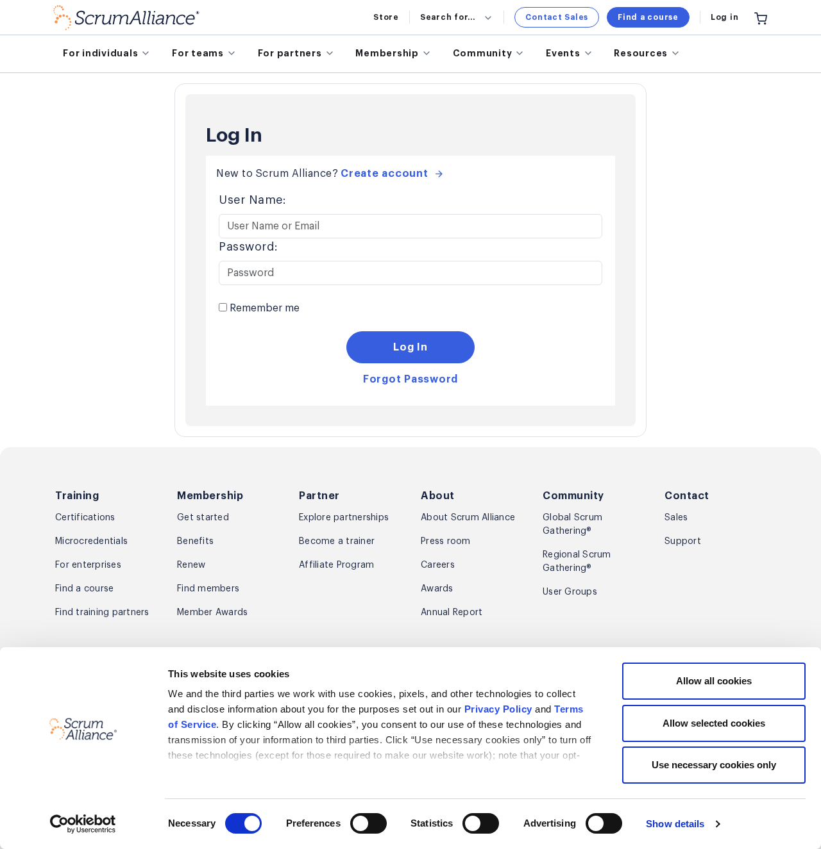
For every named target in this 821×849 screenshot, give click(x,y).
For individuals (100, 53)
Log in (725, 17)
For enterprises (88, 565)
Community (482, 53)
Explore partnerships (344, 517)
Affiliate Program (336, 565)
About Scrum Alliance (468, 517)
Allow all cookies (714, 680)
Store (386, 17)
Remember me (263, 308)
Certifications (85, 517)
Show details (675, 823)
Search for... (447, 17)
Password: (248, 246)
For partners (290, 53)
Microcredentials (91, 541)
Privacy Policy (498, 709)
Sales (676, 517)
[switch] (368, 823)
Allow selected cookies (714, 723)
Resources (641, 53)
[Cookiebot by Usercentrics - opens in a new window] (83, 824)
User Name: (252, 200)
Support (682, 541)
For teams (198, 53)
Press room (446, 541)
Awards (437, 588)
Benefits (195, 541)
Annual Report (451, 612)
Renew (191, 565)
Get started (203, 517)
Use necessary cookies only (714, 764)
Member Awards (212, 612)
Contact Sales (556, 17)
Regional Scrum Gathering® (577, 561)
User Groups (570, 592)
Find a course (648, 17)
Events (563, 53)
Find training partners (102, 612)
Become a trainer (337, 541)
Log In (410, 347)
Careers (438, 565)
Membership (387, 53)
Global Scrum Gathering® (572, 524)
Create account (384, 174)
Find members (208, 588)
